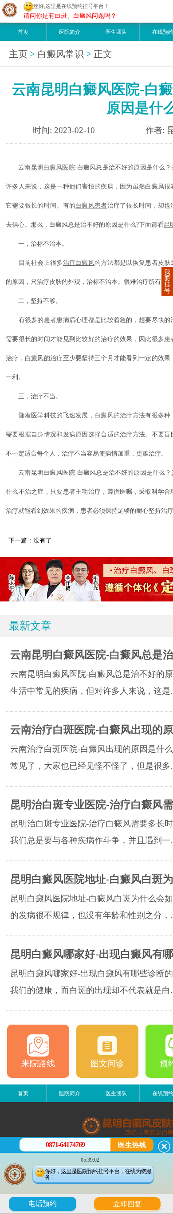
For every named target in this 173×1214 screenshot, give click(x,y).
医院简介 (69, 32)
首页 (23, 32)
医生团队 (116, 32)
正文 (103, 54)
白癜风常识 (60, 54)
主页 (18, 54)
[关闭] (164, 1146)
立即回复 (130, 1203)
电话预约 (42, 1203)
